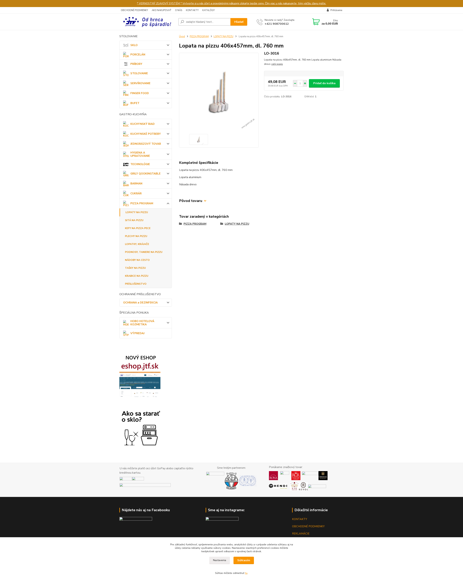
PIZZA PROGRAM (141, 203)
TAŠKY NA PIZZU (135, 268)
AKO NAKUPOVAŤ (161, 10)
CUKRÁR (136, 193)
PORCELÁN (137, 54)
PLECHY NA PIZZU (136, 236)
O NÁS (178, 10)
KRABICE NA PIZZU (136, 276)
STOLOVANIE (139, 73)
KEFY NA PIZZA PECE (137, 228)
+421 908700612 (277, 24)
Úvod (182, 36)
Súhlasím (243, 560)
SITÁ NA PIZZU (134, 220)
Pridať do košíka (324, 83)
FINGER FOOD (139, 93)
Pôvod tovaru (190, 200)
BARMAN (136, 183)
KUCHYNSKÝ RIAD (142, 124)
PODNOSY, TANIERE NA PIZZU (143, 252)
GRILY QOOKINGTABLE (145, 173)
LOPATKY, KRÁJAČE (137, 244)
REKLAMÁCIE (300, 533)
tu (246, 573)
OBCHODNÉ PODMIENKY (134, 10)
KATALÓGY (208, 10)
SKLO (134, 45)
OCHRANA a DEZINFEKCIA (140, 302)
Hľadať (238, 22)
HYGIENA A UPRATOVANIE (140, 154)
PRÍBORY (136, 64)
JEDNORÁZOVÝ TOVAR (145, 144)
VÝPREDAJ (137, 333)
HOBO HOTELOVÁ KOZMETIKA (142, 322)
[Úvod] (147, 21)
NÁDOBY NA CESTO (137, 260)
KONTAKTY (192, 10)
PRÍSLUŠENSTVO (135, 284)
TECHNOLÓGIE (140, 164)
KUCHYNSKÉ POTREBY (145, 134)
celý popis (277, 64)
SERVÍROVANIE (140, 83)
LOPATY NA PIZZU (137, 212)
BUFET (134, 103)
